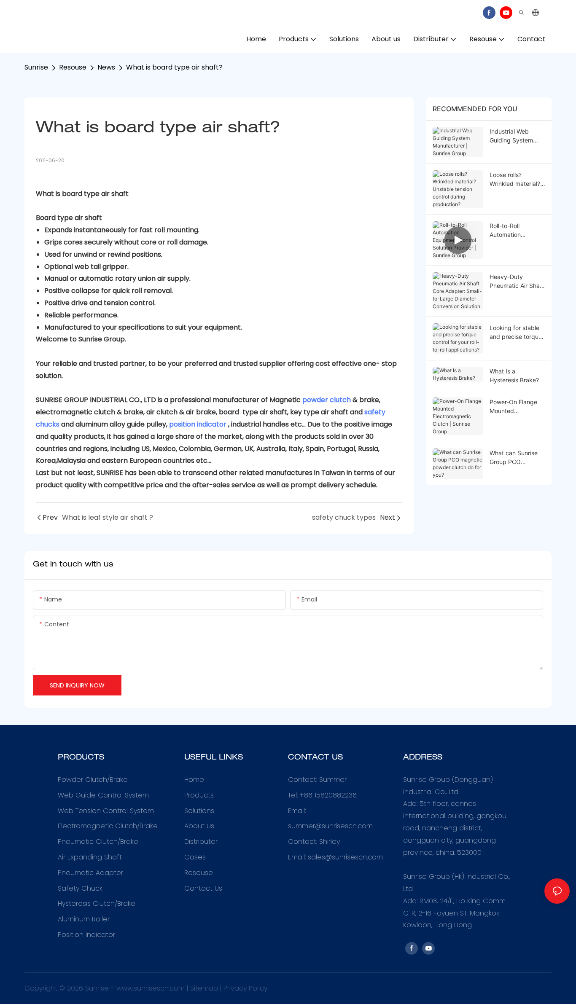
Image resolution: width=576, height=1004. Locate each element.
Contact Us (203, 888)
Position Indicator (86, 935)
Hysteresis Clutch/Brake (96, 903)
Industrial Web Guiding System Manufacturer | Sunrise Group (511, 136)
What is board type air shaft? (174, 67)
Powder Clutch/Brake (93, 779)
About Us (199, 826)
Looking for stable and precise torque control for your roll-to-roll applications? (517, 332)
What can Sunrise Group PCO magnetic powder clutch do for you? (514, 457)
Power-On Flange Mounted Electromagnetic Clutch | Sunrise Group (513, 406)
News (106, 67)
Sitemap (204, 988)
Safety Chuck (80, 888)
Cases (195, 857)
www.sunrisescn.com (150, 988)
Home (194, 779)
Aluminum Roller (84, 919)
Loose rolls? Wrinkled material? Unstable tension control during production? (515, 179)
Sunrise (36, 67)
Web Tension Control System (106, 811)
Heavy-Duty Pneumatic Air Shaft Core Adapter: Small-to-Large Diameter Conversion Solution (517, 281)
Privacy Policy (245, 988)
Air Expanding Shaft (90, 857)
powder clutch (326, 400)
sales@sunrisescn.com (345, 857)
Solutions (199, 811)
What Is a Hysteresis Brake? (514, 376)
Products (199, 795)
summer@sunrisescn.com (331, 826)
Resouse (72, 67)
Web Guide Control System (103, 795)
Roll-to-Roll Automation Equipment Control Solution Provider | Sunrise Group (515, 230)
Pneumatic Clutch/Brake (98, 841)
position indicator (197, 424)
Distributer (201, 841)
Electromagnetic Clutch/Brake (108, 826)
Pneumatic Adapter (90, 873)
